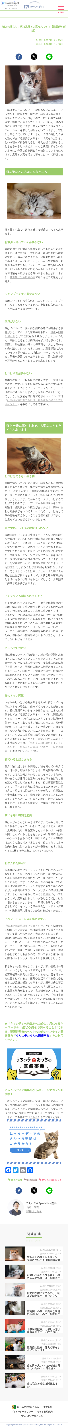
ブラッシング (32, 869)
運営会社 (47, 1407)
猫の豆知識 (31, 1179)
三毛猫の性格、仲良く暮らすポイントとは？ (43, 1349)
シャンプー (57, 300)
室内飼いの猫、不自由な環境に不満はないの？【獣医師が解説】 (43, 1314)
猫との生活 (16, 1179)
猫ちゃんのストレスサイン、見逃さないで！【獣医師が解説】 (43, 1260)
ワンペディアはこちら (32, 1416)
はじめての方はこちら (28, 1407)
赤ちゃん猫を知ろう (51, 1179)
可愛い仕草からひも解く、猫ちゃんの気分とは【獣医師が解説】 (43, 1278)
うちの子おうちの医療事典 (33, 1035)
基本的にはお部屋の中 (22, 277)
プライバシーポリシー (22, 1411)
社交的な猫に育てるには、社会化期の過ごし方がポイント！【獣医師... (43, 1296)
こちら (34, 1117)
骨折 (53, 332)
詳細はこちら (34, 1211)
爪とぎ (16, 542)
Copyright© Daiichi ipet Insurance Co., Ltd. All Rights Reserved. (34, 1425)
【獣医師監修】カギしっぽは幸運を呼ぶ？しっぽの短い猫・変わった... (43, 1332)
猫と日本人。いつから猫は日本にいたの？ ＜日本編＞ (43, 1367)
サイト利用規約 (45, 1411)
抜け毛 (13, 575)
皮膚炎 (47, 894)
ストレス (48, 933)
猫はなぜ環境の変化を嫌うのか (25, 925)
